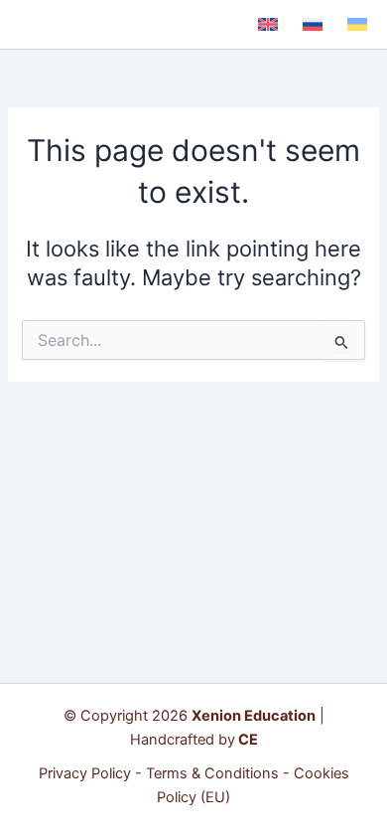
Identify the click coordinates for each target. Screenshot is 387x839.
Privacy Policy (85, 773)
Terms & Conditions (212, 773)
